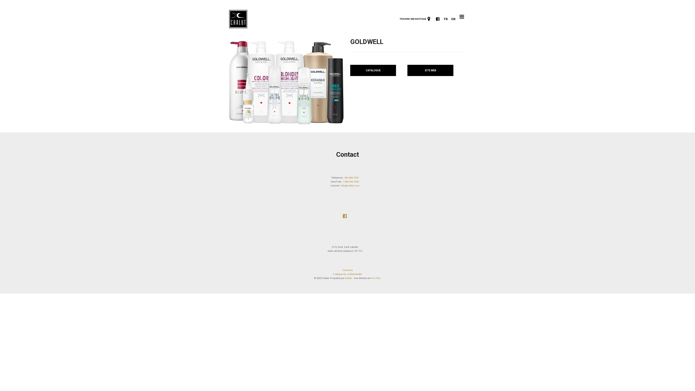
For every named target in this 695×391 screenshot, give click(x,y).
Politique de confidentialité (347, 274)
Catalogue (373, 70)
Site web (430, 70)
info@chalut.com (350, 185)
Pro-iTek (375, 278)
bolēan (349, 278)
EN (453, 19)
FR (446, 19)
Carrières (347, 270)
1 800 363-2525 (351, 181)
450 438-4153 (351, 177)
